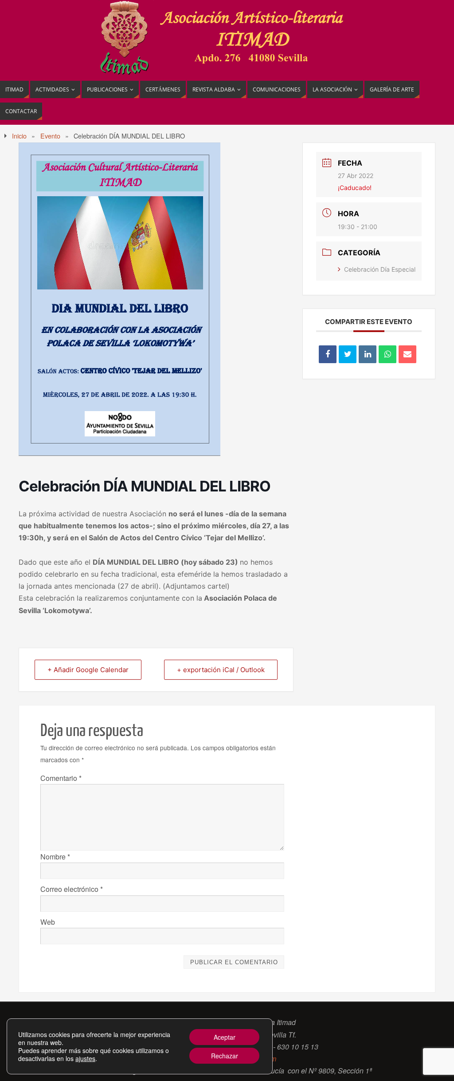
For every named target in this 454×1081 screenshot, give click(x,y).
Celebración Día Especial (379, 269)
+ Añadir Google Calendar (88, 669)
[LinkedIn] (367, 354)
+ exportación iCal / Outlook (221, 669)
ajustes (85, 1058)
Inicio (19, 135)
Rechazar (224, 1055)
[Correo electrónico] (407, 354)
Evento (50, 135)
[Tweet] (347, 354)
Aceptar (224, 1037)
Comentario (61, 778)
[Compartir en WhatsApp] (387, 354)
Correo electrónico (71, 889)
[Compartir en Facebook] (328, 354)
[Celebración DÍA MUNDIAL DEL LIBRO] (119, 453)
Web (47, 922)
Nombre (55, 856)
